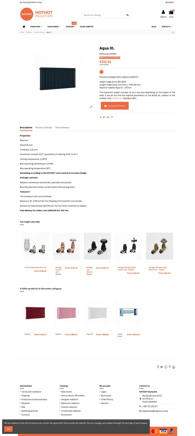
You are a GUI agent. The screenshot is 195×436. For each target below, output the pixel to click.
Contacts (25, 414)
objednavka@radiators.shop (155, 411)
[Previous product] (172, 32)
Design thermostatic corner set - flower (127, 268)
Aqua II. (28, 334)
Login (103, 391)
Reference (104, 53)
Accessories (66, 414)
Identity (104, 403)
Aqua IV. (90, 334)
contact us (116, 98)
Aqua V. (59, 334)
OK (8, 429)
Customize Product (116, 105)
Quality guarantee (29, 410)
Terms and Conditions (31, 391)
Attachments (62, 127)
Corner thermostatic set (35, 267)
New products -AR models (73, 395)
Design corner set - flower (59, 270)
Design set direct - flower (90, 270)
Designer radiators (69, 399)
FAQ (23, 407)
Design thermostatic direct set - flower (158, 268)
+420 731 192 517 (150, 406)
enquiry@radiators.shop (32, 2)
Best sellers (66, 391)
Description (26, 127)
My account (106, 395)
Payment (25, 403)
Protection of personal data (34, 399)
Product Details (43, 127)
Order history (107, 399)
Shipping (25, 395)
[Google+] (108, 117)
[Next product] (173, 32)
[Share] (100, 117)
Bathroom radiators (70, 403)
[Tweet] (104, 117)
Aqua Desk (120, 335)
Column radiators (69, 407)
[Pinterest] (112, 117)
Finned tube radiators (71, 410)
